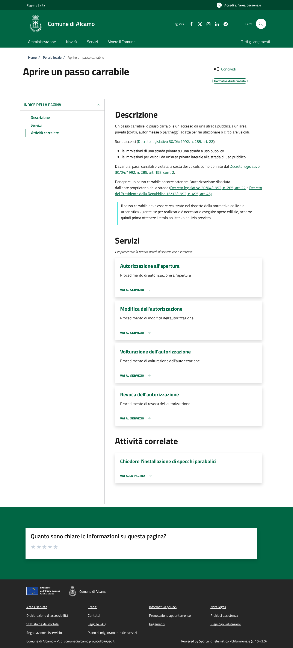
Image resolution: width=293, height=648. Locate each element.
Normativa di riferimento (230, 80)
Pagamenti (157, 624)
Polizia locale (52, 57)
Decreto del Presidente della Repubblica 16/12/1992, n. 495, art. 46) (188, 191)
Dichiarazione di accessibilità (47, 615)
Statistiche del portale (42, 624)
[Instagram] (206, 24)
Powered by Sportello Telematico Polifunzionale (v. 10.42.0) (224, 641)
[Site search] (261, 24)
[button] (238, 5)
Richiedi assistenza (224, 615)
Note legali (218, 606)
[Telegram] (224, 24)
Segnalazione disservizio (44, 632)
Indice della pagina (42, 105)
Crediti (92, 606)
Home (32, 57)
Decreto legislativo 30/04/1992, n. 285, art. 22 (175, 141)
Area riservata (36, 606)
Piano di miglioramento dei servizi (112, 632)
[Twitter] (198, 24)
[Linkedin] (215, 24)
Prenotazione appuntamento (170, 615)
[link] (136, 289)
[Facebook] (189, 24)
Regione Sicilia (36, 5)
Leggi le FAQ (97, 624)
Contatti (94, 615)
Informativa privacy (163, 606)
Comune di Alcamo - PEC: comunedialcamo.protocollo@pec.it (70, 641)
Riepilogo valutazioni (225, 624)
